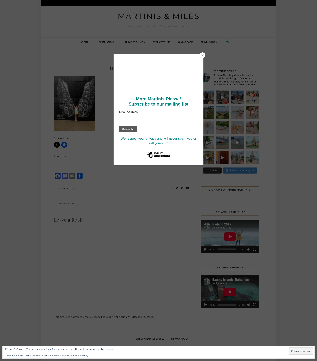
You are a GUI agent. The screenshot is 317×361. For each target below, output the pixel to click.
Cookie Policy (80, 355)
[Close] (202, 55)
